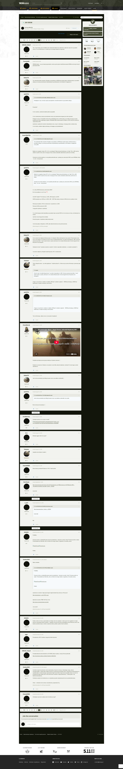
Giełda (56, 8)
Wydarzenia (79, 8)
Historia (26, 762)
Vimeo (78, 762)
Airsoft (24, 8)
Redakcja (21, 762)
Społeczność (63, 8)
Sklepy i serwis (87, 8)
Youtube (64, 762)
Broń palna (35, 8)
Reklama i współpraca (34, 762)
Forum (94, 8)
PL (101, 3)
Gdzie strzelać (72, 8)
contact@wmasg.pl (99, 762)
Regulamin (43, 762)
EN (103, 3)
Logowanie (97, 3)
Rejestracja (90, 3)
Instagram (85, 762)
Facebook (56, 762)
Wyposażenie (45, 8)
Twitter (71, 762)
